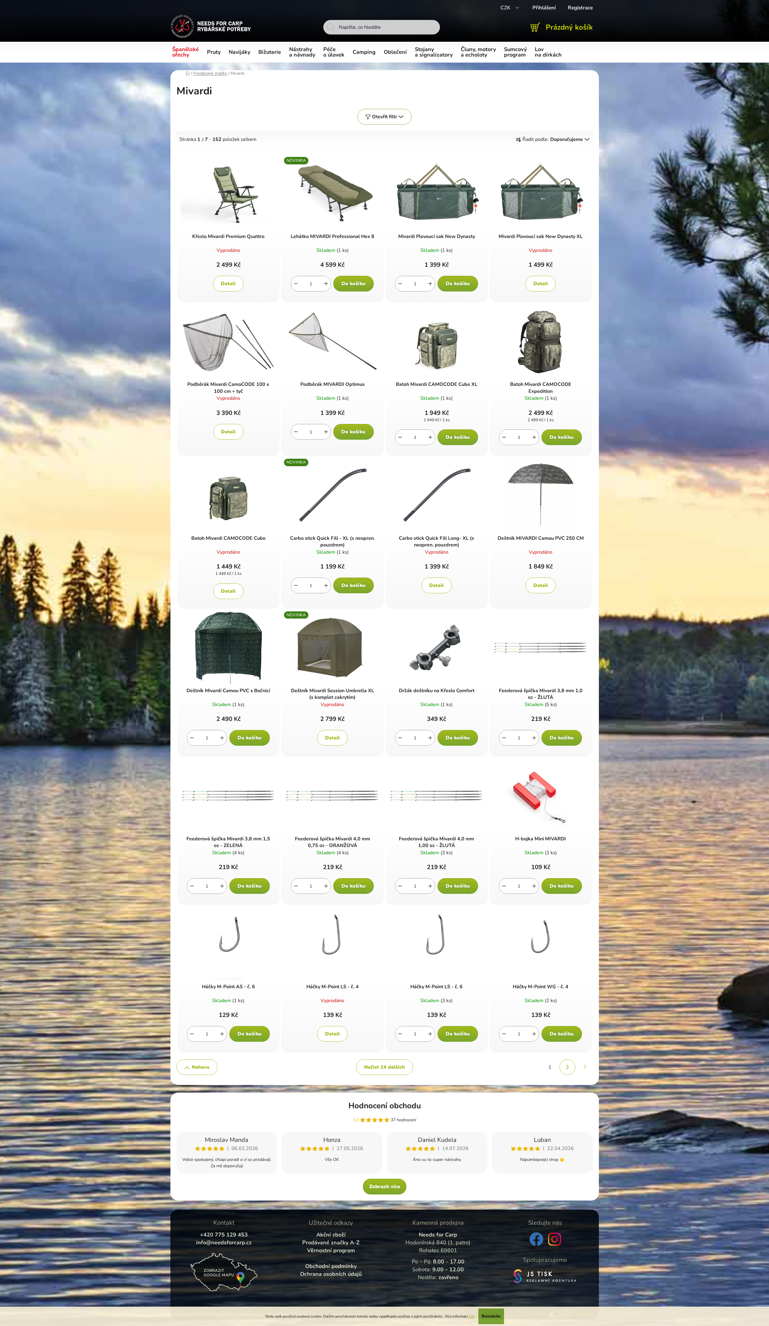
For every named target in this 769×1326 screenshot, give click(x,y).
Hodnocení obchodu (384, 1105)
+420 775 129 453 (224, 1234)
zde (471, 1316)
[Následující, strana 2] (567, 1067)
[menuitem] (186, 52)
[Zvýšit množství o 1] (326, 283)
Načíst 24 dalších (384, 1067)
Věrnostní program (331, 1250)
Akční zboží (331, 1234)
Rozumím (491, 1316)
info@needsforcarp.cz (224, 1242)
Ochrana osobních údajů (331, 1274)
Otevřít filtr (384, 116)
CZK (506, 7)
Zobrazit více (384, 1186)
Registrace (580, 7)
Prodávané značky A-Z (331, 1242)
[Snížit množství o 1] (295, 283)
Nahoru (200, 1067)
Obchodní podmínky (331, 1266)
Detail (228, 283)
